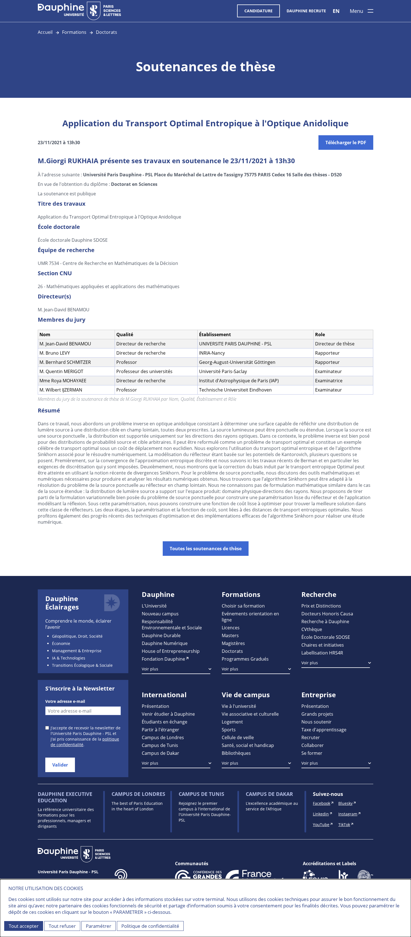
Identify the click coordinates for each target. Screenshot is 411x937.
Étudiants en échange (164, 722)
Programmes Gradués (245, 659)
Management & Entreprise (76, 650)
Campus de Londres (163, 737)
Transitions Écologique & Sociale (82, 665)
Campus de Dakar (160, 753)
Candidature (258, 10)
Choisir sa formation (243, 606)
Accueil (45, 32)
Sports (229, 729)
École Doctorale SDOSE (325, 637)
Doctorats (106, 32)
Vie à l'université (239, 706)
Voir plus (150, 669)
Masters (230, 635)
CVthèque (311, 629)
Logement (232, 722)
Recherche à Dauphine (325, 621)
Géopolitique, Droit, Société (77, 636)
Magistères (233, 643)
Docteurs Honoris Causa (327, 613)
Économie (61, 643)
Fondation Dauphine (163, 659)
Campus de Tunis (160, 745)
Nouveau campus (160, 613)
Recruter (310, 737)
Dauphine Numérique (165, 643)
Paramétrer (98, 926)
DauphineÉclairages (62, 602)
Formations (74, 32)
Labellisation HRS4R (322, 653)
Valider (60, 765)
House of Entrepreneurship (171, 651)
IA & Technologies (68, 658)
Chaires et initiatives (322, 645)
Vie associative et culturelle (250, 714)
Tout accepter (24, 926)
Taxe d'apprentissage (323, 729)
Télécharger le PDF (345, 142)
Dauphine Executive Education (65, 797)
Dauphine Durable (161, 635)
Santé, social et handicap (248, 745)
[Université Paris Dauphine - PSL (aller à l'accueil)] (79, 11)
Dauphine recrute (306, 10)
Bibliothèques (236, 753)
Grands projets (317, 714)
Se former (311, 753)
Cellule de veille (238, 737)
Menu (356, 11)
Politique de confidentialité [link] (150, 926)
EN (336, 11)
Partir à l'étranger (160, 729)
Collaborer (312, 745)
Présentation (155, 706)
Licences (231, 627)
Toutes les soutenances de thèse (206, 548)
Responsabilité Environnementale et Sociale (172, 624)
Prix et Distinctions (321, 606)
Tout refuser (62, 926)
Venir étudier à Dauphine (168, 714)
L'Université (154, 606)
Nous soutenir (316, 722)
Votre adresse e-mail (65, 701)
